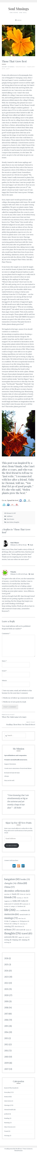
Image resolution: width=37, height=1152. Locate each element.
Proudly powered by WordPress (13, 1148)
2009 (6, 1063)
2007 (6, 1069)
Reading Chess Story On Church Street (20, 723)
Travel (6, 1131)
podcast (6, 1114)
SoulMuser (9, 516)
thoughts (16, 522)
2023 (6, 977)
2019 (6, 1001)
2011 (6, 1050)
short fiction (9, 522)
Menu (19, 20)
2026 (6, 958)
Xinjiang (16, 940)
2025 (6, 964)
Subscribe (11, 845)
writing (7, 940)
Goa (26, 898)
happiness (8, 901)
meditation (25, 910)
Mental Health (8, 1109)
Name (4, 661)
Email (4, 671)
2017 (6, 1014)
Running (7, 1122)
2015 (6, 1026)
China (9, 887)
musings (11, 918)
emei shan (7, 894)
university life (11, 937)
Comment (6, 633)
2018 (6, 1007)
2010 (6, 1057)
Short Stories (8, 66)
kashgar (14, 906)
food (28, 894)
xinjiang (25, 940)
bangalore (12, 879)
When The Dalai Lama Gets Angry (14, 716)
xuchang (7, 942)
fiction (22, 894)
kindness (21, 906)
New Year (22, 918)
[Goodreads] (18, 865)
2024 (6, 971)
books (25, 879)
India (24, 901)
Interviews (7, 1101)
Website (4, 680)
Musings (7, 1105)
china (22, 883)
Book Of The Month (10, 1088)
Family (15, 894)
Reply (31, 545)
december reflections (17, 891)
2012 (6, 1044)
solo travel (20, 930)
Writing (6, 1135)
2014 (6, 1032)
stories (28, 930)
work (27, 937)
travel (27, 933)
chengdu (10, 883)
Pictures (8, 924)
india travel (9, 904)
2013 (6, 1038)
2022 (6, 983)
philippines (15, 921)
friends (10, 897)
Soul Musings (18, 8)
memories (11, 914)
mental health (25, 914)
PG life (7, 921)
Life (18, 910)
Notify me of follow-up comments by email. (18, 698)
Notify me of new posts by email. (14, 702)
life (10, 910)
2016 (6, 1020)
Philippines (24, 921)
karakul (7, 906)
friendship (20, 897)
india (16, 901)
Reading (6, 1118)
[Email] (23, 865)
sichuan (9, 929)
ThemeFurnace (18, 1150)
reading (15, 924)
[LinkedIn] (14, 865)
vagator (21, 937)
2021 (6, 989)
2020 (6, 995)
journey (18, 904)
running (9, 926)
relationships (23, 923)
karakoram (26, 904)
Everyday (7, 1092)
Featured (7, 1096)
